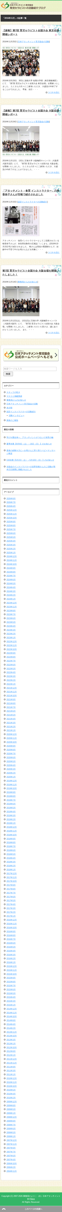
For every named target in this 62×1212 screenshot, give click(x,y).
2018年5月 (11, 854)
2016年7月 (11, 939)
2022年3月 (11, 676)
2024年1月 (11, 599)
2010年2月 (11, 1098)
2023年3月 (11, 630)
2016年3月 (11, 955)
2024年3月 (11, 591)
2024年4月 (11, 587)
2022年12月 (11, 641)
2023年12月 (11, 603)
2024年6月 (11, 579)
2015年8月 (11, 982)
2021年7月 (11, 707)
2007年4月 (11, 1159)
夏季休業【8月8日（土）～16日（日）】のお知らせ (29, 444)
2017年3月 (11, 908)
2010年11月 (11, 1082)
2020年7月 (11, 753)
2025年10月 (11, 518)
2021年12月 (11, 688)
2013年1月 (11, 1043)
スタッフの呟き (13, 392)
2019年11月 (11, 785)
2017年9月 (11, 885)
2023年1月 (11, 637)
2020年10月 (11, 742)
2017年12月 (11, 873)
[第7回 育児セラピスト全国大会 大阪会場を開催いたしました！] (20, 315)
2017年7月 (11, 893)
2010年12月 (11, 1078)
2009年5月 (11, 1109)
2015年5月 (11, 993)
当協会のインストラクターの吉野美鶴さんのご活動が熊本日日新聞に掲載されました (30, 468)
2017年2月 (11, 912)
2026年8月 (11, 498)
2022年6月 (11, 665)
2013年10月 (11, 1036)
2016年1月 (11, 962)
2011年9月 (11, 1067)
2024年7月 (11, 576)
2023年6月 (11, 618)
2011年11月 (11, 1063)
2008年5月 (11, 1132)
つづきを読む (54, 92)
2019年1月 (11, 823)
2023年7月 (11, 614)
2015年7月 (11, 985)
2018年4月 (11, 858)
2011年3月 (11, 1070)
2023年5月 (11, 622)
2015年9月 (11, 978)
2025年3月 (11, 545)
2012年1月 (11, 1055)
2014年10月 (11, 1016)
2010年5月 (11, 1090)
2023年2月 (11, 634)
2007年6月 (11, 1156)
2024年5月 (11, 583)
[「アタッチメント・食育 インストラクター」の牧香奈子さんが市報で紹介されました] (20, 234)
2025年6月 (11, 533)
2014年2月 (11, 1028)
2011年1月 (11, 1074)
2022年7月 (11, 661)
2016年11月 (11, 924)
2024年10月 (11, 564)
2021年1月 (11, 730)
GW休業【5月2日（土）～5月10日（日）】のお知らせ (30, 460)
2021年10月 (11, 695)
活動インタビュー (16, 415)
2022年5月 (11, 669)
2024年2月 (11, 595)
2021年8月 (11, 703)
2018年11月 (11, 831)
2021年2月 (11, 727)
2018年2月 (11, 866)
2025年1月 (11, 553)
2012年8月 (11, 1051)
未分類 (9, 408)
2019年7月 (11, 800)
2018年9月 (11, 839)
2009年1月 (11, 1113)
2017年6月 (11, 897)
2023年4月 (11, 626)
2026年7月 (11, 502)
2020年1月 (11, 777)
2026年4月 (11, 506)
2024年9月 (11, 568)
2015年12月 (11, 966)
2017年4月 (11, 904)
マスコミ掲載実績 (14, 396)
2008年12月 (11, 1117)
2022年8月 (11, 657)
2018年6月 (11, 850)
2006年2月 (11, 1167)
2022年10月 (11, 649)
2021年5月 (11, 715)
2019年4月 (11, 811)
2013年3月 (11, 1040)
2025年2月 (11, 549)
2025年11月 (11, 514)
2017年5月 (11, 900)
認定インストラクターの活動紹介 (32, 202)
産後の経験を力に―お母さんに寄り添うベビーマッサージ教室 (30, 452)
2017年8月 (11, 889)
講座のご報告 (12, 420)
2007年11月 (11, 1144)
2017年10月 (11, 881)
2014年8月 (11, 1020)
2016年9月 (11, 931)
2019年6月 (11, 804)
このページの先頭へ (33, 1209)
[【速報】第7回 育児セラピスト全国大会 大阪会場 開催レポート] (20, 154)
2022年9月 (11, 653)
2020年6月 (11, 757)
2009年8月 (11, 1105)
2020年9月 (11, 746)
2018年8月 (11, 842)
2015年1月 (11, 1005)
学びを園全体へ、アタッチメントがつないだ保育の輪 (29, 437)
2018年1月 (11, 869)
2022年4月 (11, 672)
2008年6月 (11, 1128)
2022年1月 (11, 684)
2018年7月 (11, 846)
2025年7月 (11, 529)
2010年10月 (11, 1086)
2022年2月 (11, 680)
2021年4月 (11, 719)
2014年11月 (11, 1013)
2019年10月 (11, 788)
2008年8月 (11, 1121)
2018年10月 (11, 835)
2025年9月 (11, 521)
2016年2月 (11, 958)
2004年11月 (11, 1171)
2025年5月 (11, 537)
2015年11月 (11, 970)
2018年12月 (11, 827)
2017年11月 (11, 877)
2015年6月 (11, 989)
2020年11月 (11, 738)
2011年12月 (11, 1059)
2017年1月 (11, 916)
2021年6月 (11, 711)
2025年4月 (11, 541)
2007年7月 (11, 1152)
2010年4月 (11, 1094)
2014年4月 (11, 1024)
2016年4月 (11, 951)
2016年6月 (11, 943)
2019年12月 (11, 781)
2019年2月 (11, 819)
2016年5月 (11, 947)
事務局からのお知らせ (27, 282)
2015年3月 (11, 1001)
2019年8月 (11, 796)
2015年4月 (11, 997)
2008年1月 (11, 1136)
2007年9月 (11, 1148)
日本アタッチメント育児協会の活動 (33, 41)
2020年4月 (11, 765)
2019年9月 (11, 792)
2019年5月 (11, 808)
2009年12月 (11, 1101)
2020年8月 (11, 750)
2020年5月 (11, 761)
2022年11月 (11, 645)
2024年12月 (11, 556)
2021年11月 (11, 692)
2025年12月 (11, 510)
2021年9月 (11, 699)
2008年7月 (11, 1125)
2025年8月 (11, 525)
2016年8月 (11, 935)
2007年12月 (11, 1140)
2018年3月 (11, 862)
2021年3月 (11, 723)
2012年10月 (11, 1047)
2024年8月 (11, 572)
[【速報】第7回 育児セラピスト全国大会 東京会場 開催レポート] (20, 74)
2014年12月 (11, 1009)
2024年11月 (11, 560)
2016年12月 (11, 920)
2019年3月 (11, 815)
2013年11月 (11, 1032)
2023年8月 (11, 611)
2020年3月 (11, 769)
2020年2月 (11, 773)
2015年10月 (11, 974)
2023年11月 (11, 607)
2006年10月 (11, 1163)
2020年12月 (11, 734)
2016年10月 (11, 927)
